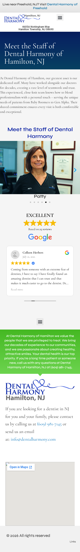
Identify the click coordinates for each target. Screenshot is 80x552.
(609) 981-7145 (49, 424)
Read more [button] (17, 289)
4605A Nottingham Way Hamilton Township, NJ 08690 (36, 28)
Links (73, 541)
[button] (60, 17)
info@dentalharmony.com (33, 439)
